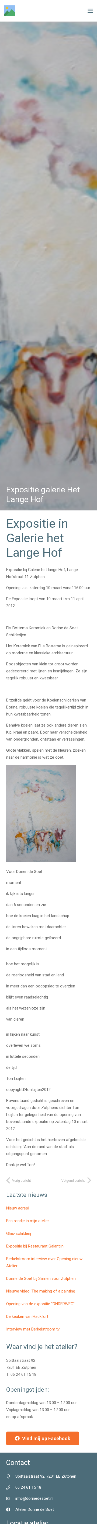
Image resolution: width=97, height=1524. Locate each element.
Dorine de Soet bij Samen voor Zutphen (41, 1278)
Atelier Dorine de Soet (34, 1509)
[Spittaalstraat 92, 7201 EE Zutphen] (11, 1476)
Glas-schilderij (18, 1233)
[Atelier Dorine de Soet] (11, 1510)
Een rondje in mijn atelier (27, 1220)
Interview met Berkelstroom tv (33, 1329)
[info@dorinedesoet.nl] (11, 1499)
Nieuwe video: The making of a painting (40, 1291)
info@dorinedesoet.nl (34, 1498)
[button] (90, 10)
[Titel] (9, 10)
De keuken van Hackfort (27, 1316)
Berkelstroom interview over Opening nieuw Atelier (44, 1262)
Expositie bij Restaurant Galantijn (35, 1246)
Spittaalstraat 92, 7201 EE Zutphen (45, 1476)
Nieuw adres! (17, 1208)
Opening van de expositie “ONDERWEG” (40, 1303)
